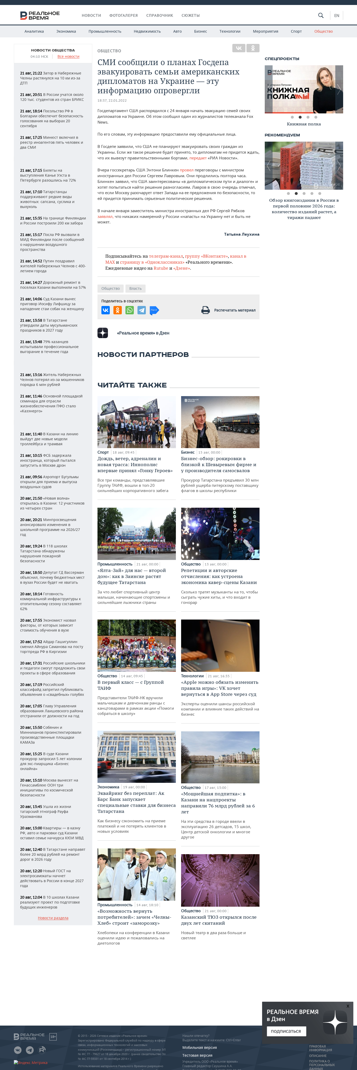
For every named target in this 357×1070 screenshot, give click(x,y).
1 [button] (292, 117)
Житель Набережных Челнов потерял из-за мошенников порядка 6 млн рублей (52, 379)
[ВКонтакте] (238, 48)
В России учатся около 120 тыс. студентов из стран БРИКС (52, 97)
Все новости (68, 57)
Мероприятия (265, 31)
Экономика (66, 31)
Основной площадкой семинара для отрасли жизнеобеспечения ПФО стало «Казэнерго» (51, 403)
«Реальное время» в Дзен (143, 333)
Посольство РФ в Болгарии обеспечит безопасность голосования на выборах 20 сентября (51, 118)
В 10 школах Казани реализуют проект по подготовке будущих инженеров (50, 902)
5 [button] (319, 193)
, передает (197, 157)
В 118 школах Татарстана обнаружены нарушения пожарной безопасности (43, 553)
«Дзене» (181, 268)
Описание (318, 1056)
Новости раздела (53, 918)
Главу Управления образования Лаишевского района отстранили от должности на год (51, 710)
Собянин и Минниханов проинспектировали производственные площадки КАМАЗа (50, 735)
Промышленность (105, 31)
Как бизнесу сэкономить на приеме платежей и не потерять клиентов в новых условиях (136, 812)
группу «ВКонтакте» (206, 256)
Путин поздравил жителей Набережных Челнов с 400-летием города (53, 265)
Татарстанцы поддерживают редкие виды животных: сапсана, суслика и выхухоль (47, 199)
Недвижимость (147, 31)
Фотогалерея (124, 15)
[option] (304, 89)
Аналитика (34, 31)
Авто (177, 31)
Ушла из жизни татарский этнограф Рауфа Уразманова (45, 811)
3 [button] (307, 117)
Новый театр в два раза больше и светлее (219, 927)
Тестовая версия (197, 1055)
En (336, 15)
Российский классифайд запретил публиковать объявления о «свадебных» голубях (52, 689)
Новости (91, 15)
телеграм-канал (166, 256)
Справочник (159, 15)
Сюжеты (191, 15)
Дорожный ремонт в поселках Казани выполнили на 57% (53, 285)
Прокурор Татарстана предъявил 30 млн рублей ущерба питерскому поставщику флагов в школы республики (220, 474)
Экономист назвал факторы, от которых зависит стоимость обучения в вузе (48, 625)
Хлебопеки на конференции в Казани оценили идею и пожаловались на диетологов (134, 927)
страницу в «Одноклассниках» (152, 262)
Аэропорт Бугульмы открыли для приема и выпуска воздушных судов (49, 481)
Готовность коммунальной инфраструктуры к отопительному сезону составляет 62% (51, 601)
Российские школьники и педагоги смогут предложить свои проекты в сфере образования (52, 668)
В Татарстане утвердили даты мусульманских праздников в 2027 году (48, 325)
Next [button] (339, 89)
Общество (323, 31)
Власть (135, 288)
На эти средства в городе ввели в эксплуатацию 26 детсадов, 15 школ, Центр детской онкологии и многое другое (218, 815)
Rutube (161, 268)
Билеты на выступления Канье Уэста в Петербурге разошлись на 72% (48, 175)
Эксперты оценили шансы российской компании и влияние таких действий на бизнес (220, 698)
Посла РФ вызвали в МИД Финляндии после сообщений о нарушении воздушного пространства (52, 242)
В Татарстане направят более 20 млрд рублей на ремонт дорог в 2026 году (52, 854)
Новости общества (53, 50)
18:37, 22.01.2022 (112, 100)
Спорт (296, 31)
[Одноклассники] (253, 48)
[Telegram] (141, 310)
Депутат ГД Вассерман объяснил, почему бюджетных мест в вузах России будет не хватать (52, 577)
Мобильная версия (199, 1047)
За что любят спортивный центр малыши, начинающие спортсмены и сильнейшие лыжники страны (133, 586)
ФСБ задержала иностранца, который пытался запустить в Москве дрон (48, 460)
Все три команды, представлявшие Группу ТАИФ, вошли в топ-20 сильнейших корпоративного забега (135, 474)
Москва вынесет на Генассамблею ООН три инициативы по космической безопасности (49, 787)
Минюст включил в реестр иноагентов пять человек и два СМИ (51, 142)
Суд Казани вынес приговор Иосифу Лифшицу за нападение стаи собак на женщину (52, 303)
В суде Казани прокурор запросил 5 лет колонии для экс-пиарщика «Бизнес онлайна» (51, 761)
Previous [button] (269, 89)
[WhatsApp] (129, 310)
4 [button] (315, 117)
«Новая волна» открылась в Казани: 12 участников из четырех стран (52, 503)
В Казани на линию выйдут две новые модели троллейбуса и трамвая (49, 438)
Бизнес (200, 31)
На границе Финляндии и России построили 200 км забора (53, 220)
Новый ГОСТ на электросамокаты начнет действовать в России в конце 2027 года (52, 878)
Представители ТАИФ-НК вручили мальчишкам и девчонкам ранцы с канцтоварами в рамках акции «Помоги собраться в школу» (135, 697)
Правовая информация (320, 1048)
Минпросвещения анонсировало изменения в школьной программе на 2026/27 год (50, 527)
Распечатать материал (235, 310)
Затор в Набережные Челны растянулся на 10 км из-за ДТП (50, 78)
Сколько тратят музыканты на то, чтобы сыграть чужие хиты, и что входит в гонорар (219, 586)
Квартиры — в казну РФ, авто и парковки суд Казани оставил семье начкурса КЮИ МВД (52, 832)
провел (187, 169)
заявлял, (105, 216)
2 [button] (300, 117)
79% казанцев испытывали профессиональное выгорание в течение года (49, 346)
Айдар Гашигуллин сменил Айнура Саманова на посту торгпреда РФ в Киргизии (51, 646)
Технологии (230, 31)
